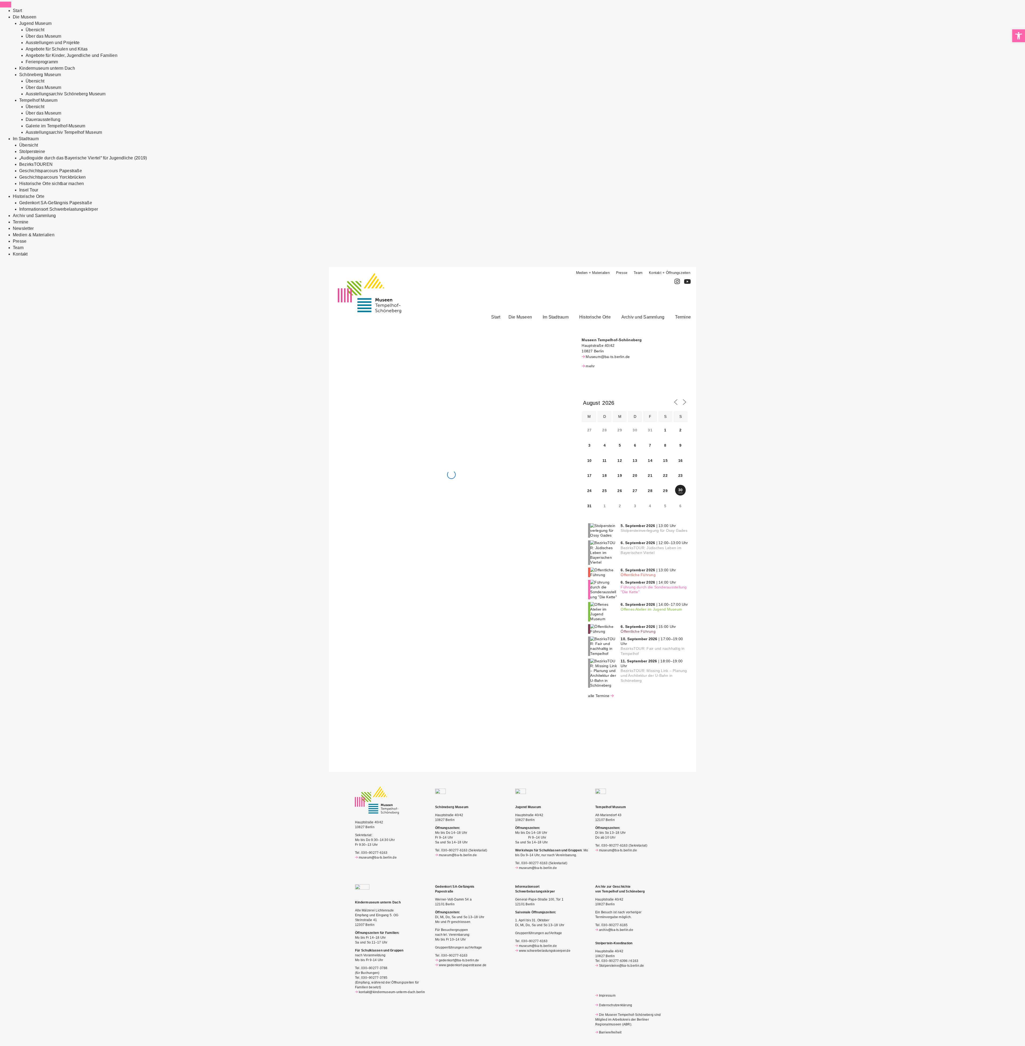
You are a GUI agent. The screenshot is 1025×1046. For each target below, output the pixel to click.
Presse (621, 273)
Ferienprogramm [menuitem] (42, 62)
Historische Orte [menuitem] (28, 196)
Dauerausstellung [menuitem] (43, 119)
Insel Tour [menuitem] (28, 190)
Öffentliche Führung (638, 575)
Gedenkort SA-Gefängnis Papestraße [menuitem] (55, 202)
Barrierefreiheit (610, 1032)
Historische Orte (595, 317)
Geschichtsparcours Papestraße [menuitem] (50, 170)
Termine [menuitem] (21, 222)
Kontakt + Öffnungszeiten (669, 273)
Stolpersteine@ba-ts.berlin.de (621, 966)
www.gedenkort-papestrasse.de (462, 965)
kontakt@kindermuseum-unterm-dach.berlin (392, 992)
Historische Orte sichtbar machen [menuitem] (51, 183)
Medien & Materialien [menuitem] (33, 235)
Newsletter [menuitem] (23, 228)
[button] (521, 317)
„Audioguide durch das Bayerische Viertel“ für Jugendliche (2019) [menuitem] (83, 158)
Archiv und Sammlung (643, 317)
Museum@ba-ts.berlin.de (608, 357)
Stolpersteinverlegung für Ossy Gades (654, 530)
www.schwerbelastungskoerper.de (544, 951)
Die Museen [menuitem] (24, 17)
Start (495, 317)
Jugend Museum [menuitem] (35, 23)
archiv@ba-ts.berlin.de (616, 930)
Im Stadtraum (556, 317)
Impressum (607, 995)
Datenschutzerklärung (615, 1005)
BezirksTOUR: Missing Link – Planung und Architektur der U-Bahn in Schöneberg (654, 675)
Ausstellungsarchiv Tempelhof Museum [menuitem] (64, 132)
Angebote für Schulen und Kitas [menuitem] (57, 49)
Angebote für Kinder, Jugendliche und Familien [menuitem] (71, 55)
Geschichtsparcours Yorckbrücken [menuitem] (52, 177)
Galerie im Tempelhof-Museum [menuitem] (55, 126)
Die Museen (520, 317)
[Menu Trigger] (5, 4)
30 (680, 490)
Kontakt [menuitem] (20, 254)
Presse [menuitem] (19, 241)
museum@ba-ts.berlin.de (378, 857)
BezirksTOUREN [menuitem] (36, 164)
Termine (683, 317)
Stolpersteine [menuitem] (32, 151)
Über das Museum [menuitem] (43, 36)
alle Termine (598, 696)
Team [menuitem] (18, 247)
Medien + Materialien (593, 273)
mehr (590, 366)
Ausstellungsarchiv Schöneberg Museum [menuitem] (66, 94)
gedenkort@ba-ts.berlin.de (459, 960)
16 (680, 460)
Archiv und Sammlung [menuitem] (34, 215)
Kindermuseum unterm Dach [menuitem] (47, 68)
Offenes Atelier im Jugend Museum (651, 609)
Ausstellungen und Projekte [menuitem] (53, 42)
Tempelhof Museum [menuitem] (38, 100)
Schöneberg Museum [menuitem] (40, 74)
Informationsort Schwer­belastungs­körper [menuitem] (58, 209)
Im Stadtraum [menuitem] (26, 138)
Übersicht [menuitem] (35, 29)
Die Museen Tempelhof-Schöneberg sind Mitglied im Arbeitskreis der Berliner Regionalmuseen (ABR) (628, 1019)
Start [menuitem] (17, 10)
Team (638, 273)
